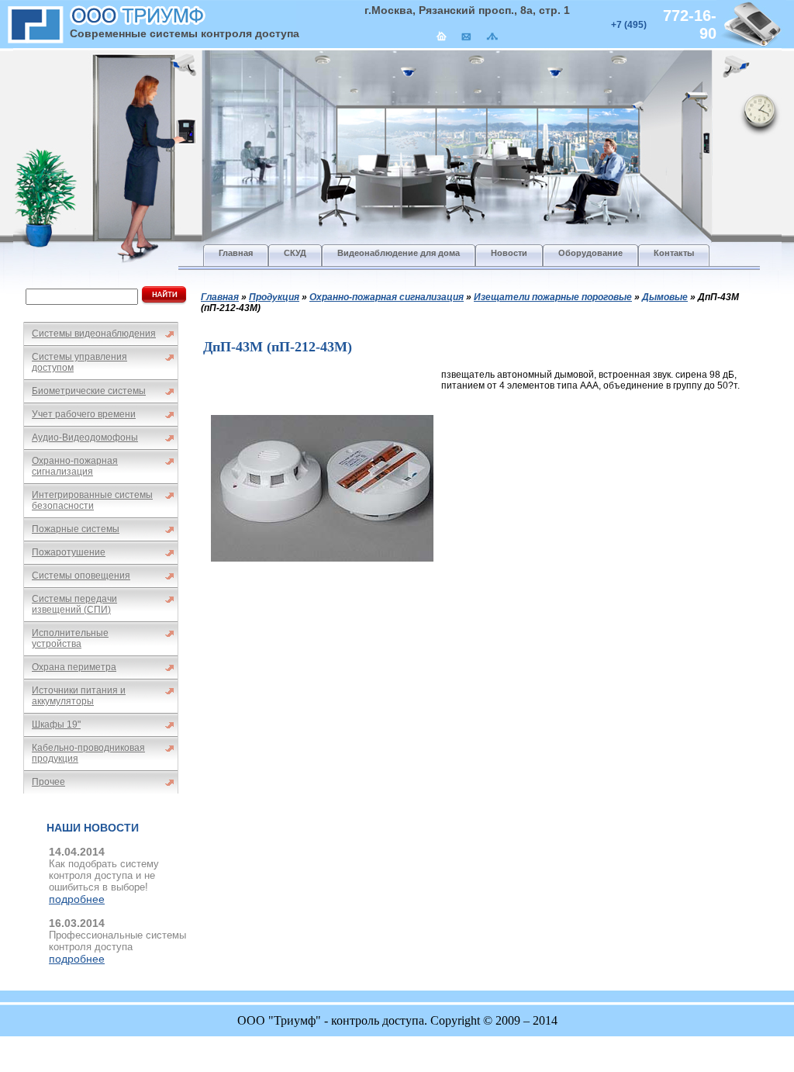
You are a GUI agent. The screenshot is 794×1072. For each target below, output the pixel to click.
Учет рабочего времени (84, 414)
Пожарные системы (75, 529)
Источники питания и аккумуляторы (79, 696)
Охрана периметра (74, 667)
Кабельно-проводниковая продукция (88, 753)
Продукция (274, 297)
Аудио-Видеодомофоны (85, 437)
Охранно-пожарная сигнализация (75, 466)
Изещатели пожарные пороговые (553, 297)
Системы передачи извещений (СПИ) (74, 604)
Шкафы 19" (56, 724)
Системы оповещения (81, 575)
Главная (220, 297)
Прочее (48, 781)
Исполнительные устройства (70, 638)
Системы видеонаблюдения (94, 333)
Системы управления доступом (79, 362)
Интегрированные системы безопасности (92, 500)
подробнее (77, 899)
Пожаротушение (68, 552)
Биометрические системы (89, 391)
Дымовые (665, 297)
